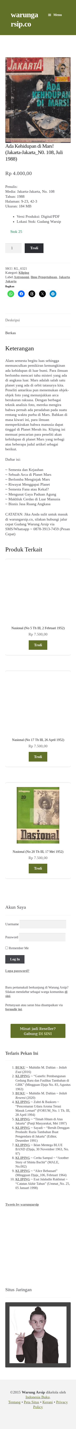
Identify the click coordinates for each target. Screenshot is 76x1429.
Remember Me (18, 948)
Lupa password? (17, 971)
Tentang (14, 1402)
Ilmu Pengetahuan (44, 277)
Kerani (47, 1402)
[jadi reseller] (38, 1031)
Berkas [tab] (10, 333)
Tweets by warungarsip (22, 1204)
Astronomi (21, 277)
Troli (34, 248)
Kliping (24, 272)
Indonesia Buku (38, 1397)
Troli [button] (38, 645)
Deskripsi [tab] (12, 320)
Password (11, 937)
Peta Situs (31, 1402)
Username (12, 924)
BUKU (20, 1067)
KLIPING (22, 1076)
